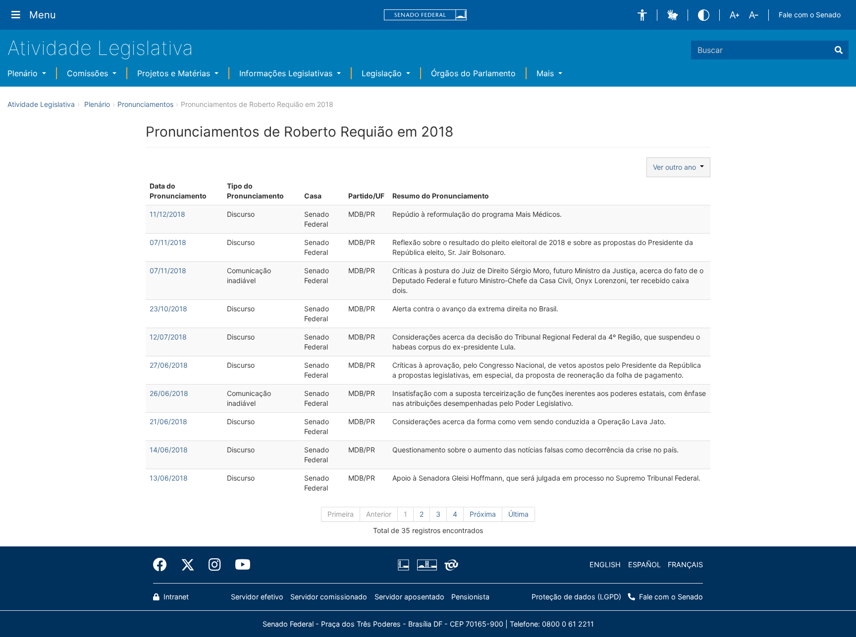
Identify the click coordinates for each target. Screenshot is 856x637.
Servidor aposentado (409, 596)
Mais (546, 73)
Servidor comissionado (328, 596)
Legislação (383, 73)
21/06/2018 (168, 421)
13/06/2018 (169, 478)
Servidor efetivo (257, 596)
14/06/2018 (169, 449)
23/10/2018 (168, 308)
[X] (188, 564)
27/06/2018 (169, 365)
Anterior (378, 514)
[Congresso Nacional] (426, 565)
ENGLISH (605, 564)
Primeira (340, 514)
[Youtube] (239, 564)
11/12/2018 (167, 214)
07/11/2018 (168, 242)
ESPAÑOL (644, 564)
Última (518, 514)
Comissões (88, 73)
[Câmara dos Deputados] (405, 565)
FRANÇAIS (685, 564)
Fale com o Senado (810, 14)
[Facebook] (163, 564)
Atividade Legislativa (100, 48)
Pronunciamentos (145, 104)
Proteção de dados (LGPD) (576, 596)
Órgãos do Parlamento (473, 73)
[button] (642, 15)
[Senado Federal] (425, 15)
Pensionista (470, 596)
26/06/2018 (169, 393)
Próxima (483, 514)
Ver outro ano (676, 167)
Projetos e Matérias (175, 73)
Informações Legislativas (287, 73)
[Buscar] (839, 50)
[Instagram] (215, 564)
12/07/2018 (168, 337)
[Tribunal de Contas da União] (449, 565)
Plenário (23, 73)
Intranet (175, 596)
